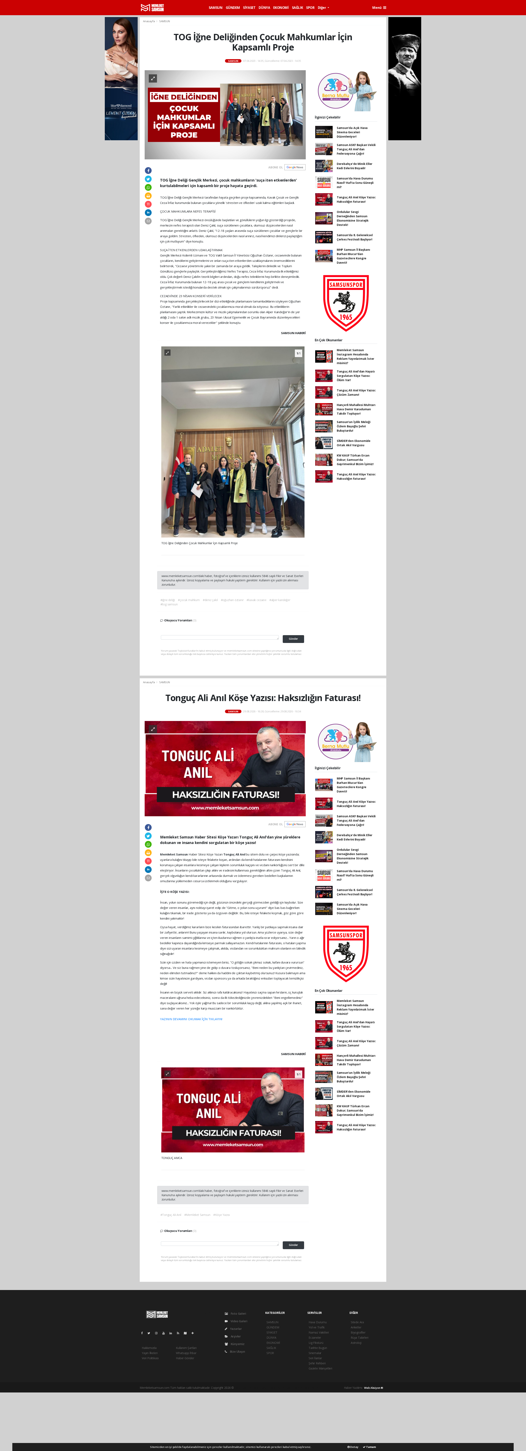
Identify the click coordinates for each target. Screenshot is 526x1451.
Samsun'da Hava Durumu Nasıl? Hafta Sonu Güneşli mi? (355, 182)
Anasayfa (149, 21)
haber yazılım (294, 1388)
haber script (311, 1388)
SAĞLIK (297, 7)
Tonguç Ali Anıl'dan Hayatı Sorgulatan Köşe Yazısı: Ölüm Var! (356, 375)
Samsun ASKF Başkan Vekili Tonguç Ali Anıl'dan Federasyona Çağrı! (356, 149)
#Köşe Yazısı (221, 1215)
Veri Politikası (150, 1358)
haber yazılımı (243, 1388)
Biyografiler (358, 1332)
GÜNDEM (233, 7)
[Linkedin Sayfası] (172, 1333)
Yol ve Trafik (317, 1327)
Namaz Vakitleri (319, 1332)
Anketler (356, 1327)
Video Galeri (238, 1321)
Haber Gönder (185, 1358)
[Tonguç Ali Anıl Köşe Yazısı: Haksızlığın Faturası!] (225, 768)
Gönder (293, 638)
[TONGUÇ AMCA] (233, 1110)
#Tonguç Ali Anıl (170, 1215)
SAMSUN (216, 7)
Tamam (371, 1447)
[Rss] (179, 1333)
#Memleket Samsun (197, 1215)
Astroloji (356, 1343)
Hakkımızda (149, 1348)
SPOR (310, 7)
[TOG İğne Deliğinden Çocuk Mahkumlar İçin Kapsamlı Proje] (225, 114)
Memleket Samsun (174, 854)
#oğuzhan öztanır (232, 600)
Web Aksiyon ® (373, 1388)
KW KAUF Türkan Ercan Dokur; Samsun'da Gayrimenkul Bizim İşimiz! (355, 459)
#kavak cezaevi (256, 600)
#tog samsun (169, 604)
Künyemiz (237, 1344)
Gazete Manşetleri (320, 1368)
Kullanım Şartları (186, 1348)
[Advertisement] (263, 1421)
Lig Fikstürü (316, 1343)
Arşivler (235, 1336)
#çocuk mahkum (189, 600)
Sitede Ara (357, 1322)
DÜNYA (264, 7)
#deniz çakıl (210, 600)
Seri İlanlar (315, 1358)
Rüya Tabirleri (359, 1337)
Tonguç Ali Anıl (234, 854)
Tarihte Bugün (318, 1348)
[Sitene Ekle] (194, 1333)
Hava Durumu (318, 1322)
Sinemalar (315, 1353)
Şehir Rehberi (317, 1363)
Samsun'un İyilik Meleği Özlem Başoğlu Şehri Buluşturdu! (353, 426)
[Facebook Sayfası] (143, 1333)
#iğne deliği (167, 600)
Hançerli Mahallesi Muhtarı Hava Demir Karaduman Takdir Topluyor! (356, 409)
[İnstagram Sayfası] (158, 1333)
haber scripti (277, 1388)
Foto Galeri (238, 1313)
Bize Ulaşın (237, 1351)
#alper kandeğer (279, 600)
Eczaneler (315, 1337)
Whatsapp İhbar (186, 1353)
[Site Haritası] (187, 1333)
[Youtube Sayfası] (165, 1333)
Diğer (322, 7)
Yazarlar (235, 1329)
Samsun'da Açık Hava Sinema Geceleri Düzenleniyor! (352, 132)
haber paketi (261, 1388)
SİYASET (249, 7)
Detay (354, 1447)
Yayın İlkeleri (149, 1353)
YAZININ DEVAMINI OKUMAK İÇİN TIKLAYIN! (191, 1019)
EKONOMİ (280, 7)
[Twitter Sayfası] (150, 1333)
